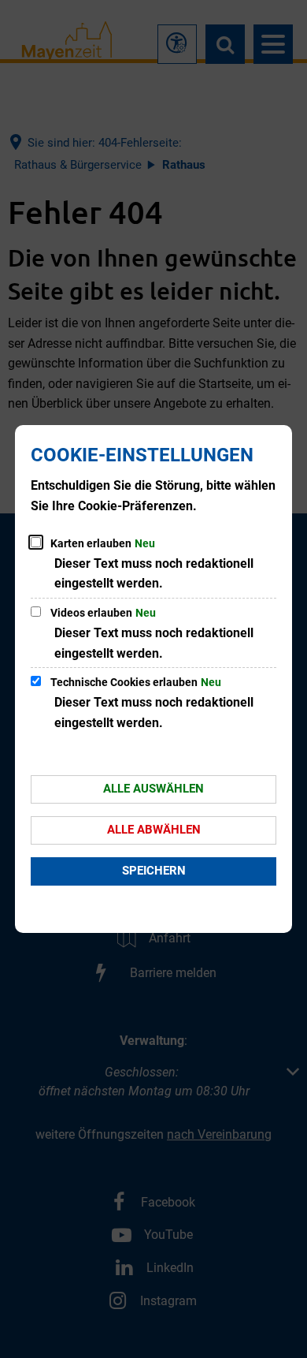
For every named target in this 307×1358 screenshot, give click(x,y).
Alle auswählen (153, 789)
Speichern (154, 871)
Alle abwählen (154, 830)
